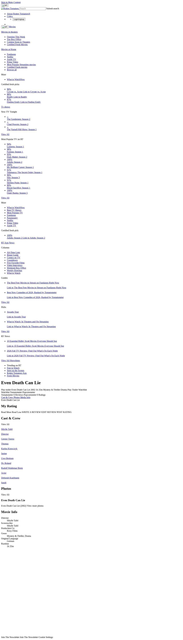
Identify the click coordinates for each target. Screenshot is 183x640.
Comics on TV (13, 257)
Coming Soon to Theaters (18, 42)
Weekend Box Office (16, 268)
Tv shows (5, 107)
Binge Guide (12, 255)
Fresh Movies (13, 375)
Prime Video (12, 62)
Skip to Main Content (11, 2)
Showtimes (15, 360)
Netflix (10, 57)
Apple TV (11, 59)
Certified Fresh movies (17, 67)
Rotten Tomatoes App (17, 373)
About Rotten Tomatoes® (18, 14)
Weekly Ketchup (14, 270)
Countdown (12, 260)
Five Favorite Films (15, 263)
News (11, 243)
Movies (12, 26)
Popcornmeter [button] (30, 395)
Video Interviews (14, 265)
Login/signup (19, 19)
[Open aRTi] (4, 5)
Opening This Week (16, 37)
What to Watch (16, 79)
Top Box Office (14, 39)
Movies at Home (8, 49)
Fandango (11, 54)
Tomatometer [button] (7, 395)
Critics (10, 16)
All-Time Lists (13, 252)
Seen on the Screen (15, 370)
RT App (5, 243)
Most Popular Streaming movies (21, 64)
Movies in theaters (9, 32)
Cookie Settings (46, 637)
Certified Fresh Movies (17, 44)
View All (5, 134)
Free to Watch (13, 368)
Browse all (12, 69)
